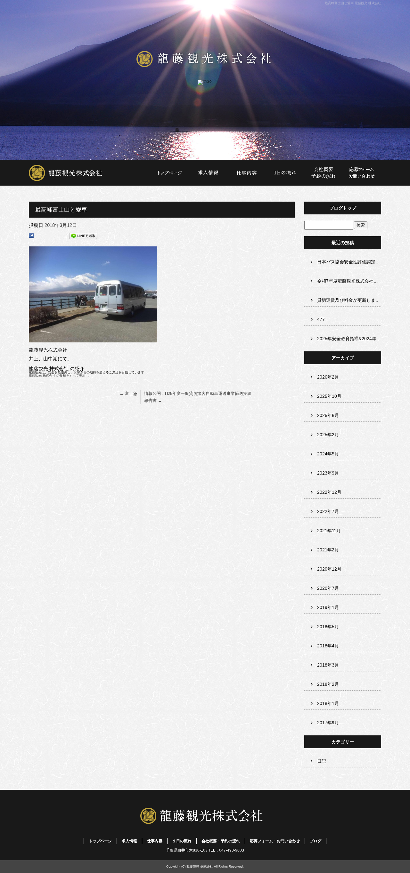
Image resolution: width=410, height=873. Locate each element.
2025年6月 (328, 415)
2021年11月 (329, 530)
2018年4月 (328, 645)
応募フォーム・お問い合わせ (362, 173)
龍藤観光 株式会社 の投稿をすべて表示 (59, 375)
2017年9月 (328, 722)
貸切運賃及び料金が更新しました (349, 300)
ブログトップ (342, 208)
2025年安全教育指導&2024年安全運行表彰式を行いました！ (349, 338)
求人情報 (208, 173)
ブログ (315, 841)
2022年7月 (328, 511)
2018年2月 (328, 684)
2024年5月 (328, 453)
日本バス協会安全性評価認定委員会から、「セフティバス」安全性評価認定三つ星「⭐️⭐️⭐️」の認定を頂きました (349, 261)
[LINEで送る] (83, 237)
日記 (321, 761)
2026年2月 (328, 377)
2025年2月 (328, 434)
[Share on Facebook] (31, 237)
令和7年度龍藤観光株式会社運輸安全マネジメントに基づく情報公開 (349, 281)
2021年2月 (328, 549)
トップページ (90, 173)
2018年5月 (328, 626)
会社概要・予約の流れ (323, 173)
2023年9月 (328, 473)
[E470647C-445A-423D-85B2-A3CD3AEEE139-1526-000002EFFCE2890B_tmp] (93, 338)
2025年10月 (329, 396)
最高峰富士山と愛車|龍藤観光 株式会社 (353, 3)
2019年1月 (328, 607)
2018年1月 (328, 703)
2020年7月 (328, 588)
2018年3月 (328, 665)
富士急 (128, 393)
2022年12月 (329, 492)
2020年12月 (329, 569)
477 (321, 319)
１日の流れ (285, 173)
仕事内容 (246, 173)
